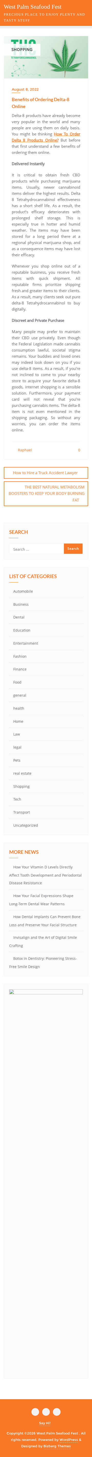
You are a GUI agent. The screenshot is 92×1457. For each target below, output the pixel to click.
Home (18, 721)
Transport (21, 812)
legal (17, 747)
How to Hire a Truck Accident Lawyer (45, 472)
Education (21, 630)
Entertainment (25, 643)
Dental (19, 617)
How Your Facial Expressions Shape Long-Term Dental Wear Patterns (41, 899)
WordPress (69, 1440)
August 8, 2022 (25, 89)
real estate (22, 773)
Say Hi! (45, 1423)
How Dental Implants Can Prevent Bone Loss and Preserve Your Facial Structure (44, 920)
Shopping (21, 786)
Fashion (20, 656)
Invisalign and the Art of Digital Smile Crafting (43, 941)
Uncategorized (25, 825)
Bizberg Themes (57, 1446)
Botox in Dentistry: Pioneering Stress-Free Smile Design (43, 962)
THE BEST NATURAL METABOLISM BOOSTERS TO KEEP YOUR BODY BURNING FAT (47, 493)
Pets (16, 760)
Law (16, 734)
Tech (17, 799)
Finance (20, 669)
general (19, 695)
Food (17, 682)
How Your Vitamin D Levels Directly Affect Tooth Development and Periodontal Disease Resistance (45, 875)
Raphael (24, 450)
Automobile (23, 591)
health (18, 708)
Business (21, 604)
